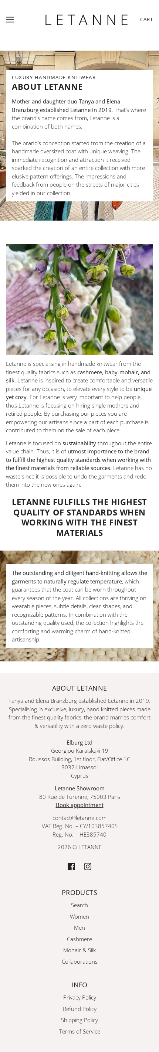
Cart (146, 19)
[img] (71, 866)
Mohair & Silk (79, 950)
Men (79, 927)
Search (79, 905)
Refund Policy (80, 1008)
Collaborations (80, 961)
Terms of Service (79, 1031)
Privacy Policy (79, 997)
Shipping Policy (79, 1020)
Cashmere (79, 939)
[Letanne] (86, 18)
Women (79, 916)
